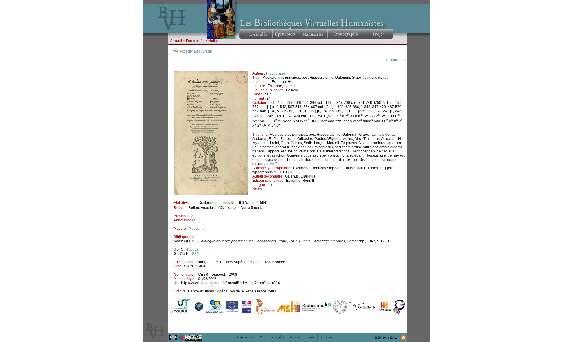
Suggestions (395, 60)
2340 (196, 254)
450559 (192, 249)
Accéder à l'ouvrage (196, 51)
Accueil (176, 41)
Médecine (197, 229)
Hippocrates (276, 73)
